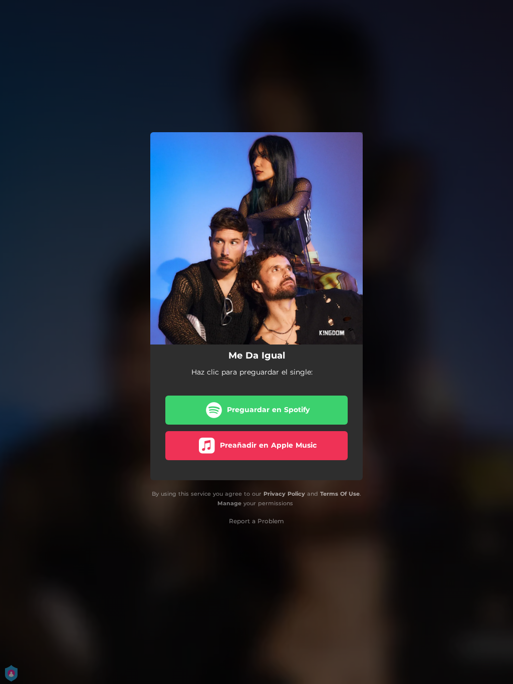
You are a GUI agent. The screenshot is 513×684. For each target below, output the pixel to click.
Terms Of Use (340, 493)
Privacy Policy (284, 493)
